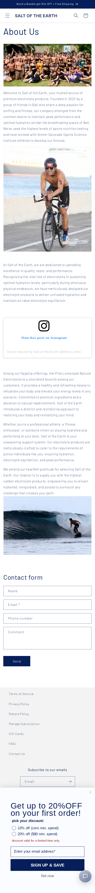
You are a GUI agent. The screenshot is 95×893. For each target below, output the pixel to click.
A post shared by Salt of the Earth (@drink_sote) (44, 351)
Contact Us (17, 754)
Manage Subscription (24, 724)
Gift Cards (16, 734)
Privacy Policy (19, 704)
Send (17, 661)
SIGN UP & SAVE (48, 865)
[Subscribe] (70, 781)
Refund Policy (19, 714)
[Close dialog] (90, 792)
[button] (7, 16)
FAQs (12, 743)
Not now (47, 876)
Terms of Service (21, 694)
